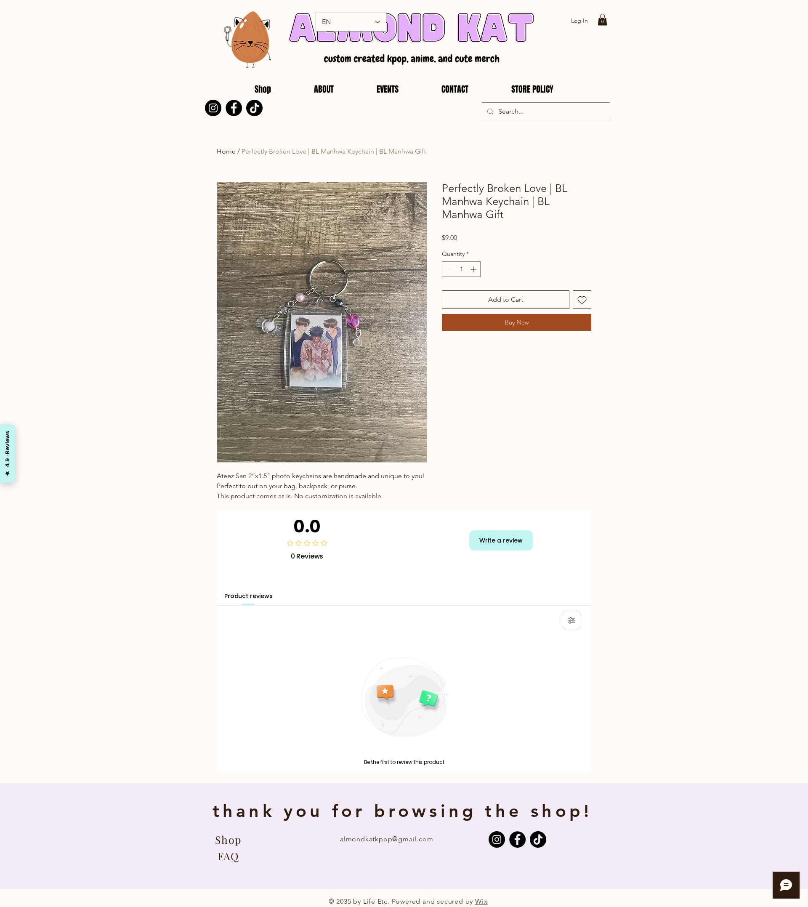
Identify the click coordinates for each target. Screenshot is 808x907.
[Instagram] (213, 108)
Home (226, 151)
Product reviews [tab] (248, 596)
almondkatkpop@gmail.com (386, 839)
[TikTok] (254, 108)
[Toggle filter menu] (571, 620)
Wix (481, 901)
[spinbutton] (461, 269)
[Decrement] (448, 269)
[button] (602, 19)
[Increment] (474, 269)
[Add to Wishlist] (582, 299)
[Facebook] (234, 108)
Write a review (501, 540)
